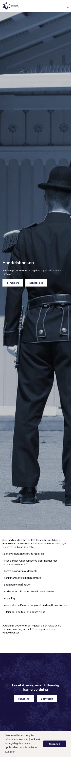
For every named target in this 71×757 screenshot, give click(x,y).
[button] (67, 6)
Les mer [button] (10, 751)
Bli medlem (12, 282)
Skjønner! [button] (54, 744)
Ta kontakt (24, 698)
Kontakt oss (36, 282)
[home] (10, 6)
